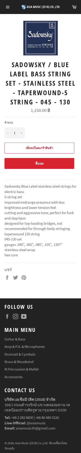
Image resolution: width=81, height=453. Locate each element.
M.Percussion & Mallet (21, 369)
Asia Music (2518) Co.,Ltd (31, 443)
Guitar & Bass (14, 339)
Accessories (13, 376)
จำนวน (8, 122)
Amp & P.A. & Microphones (24, 346)
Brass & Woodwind (19, 361)
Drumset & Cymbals (19, 354)
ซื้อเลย (39, 163)
